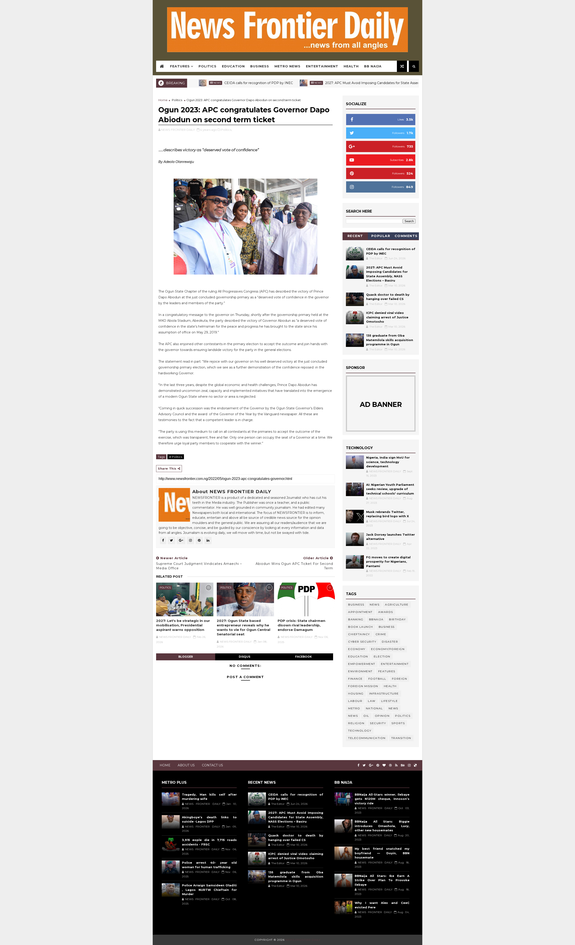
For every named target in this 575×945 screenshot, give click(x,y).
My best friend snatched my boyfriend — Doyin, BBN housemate (382, 853)
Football (377, 678)
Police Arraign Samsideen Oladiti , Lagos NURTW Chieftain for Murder (209, 889)
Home (163, 100)
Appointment (360, 612)
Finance (355, 678)
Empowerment (361, 663)
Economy (356, 649)
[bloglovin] (384, 765)
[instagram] (409, 765)
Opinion (382, 715)
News (290, 82)
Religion (356, 723)
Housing (356, 693)
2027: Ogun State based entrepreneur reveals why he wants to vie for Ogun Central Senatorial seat (243, 628)
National (374, 708)
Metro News (287, 66)
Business (259, 66)
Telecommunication (367, 738)
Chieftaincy (359, 634)
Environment (360, 671)
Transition (401, 738)
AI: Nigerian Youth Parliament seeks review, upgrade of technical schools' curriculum (390, 489)
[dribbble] (390, 765)
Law (372, 701)
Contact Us (212, 765)
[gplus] (371, 765)
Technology (359, 730)
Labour (355, 701)
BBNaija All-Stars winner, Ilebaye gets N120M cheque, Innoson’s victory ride (382, 799)
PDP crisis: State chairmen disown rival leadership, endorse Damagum (301, 625)
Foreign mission (363, 686)
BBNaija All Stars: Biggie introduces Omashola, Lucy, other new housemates (382, 826)
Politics (208, 66)
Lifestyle (389, 701)
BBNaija (376, 619)
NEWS (353, 715)
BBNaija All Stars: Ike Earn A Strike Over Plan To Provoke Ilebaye (382, 880)
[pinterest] (377, 765)
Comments (406, 236)
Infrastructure (384, 693)
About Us (186, 765)
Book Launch (360, 626)
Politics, (226, 129)
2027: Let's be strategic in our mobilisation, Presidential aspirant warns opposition (183, 625)
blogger (185, 656)
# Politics (175, 457)
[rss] (396, 765)
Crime (381, 634)
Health (351, 66)
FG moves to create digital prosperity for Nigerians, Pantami (388, 561)
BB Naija (373, 66)
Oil (366, 715)
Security (378, 723)
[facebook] (358, 765)
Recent (355, 236)
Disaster (390, 641)
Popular (380, 236)
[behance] (403, 765)
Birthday (397, 619)
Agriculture (397, 604)
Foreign (399, 678)
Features (180, 66)
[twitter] (364, 765)
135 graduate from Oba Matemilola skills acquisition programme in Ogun (389, 340)
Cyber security (362, 641)
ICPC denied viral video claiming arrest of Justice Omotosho (387, 317)
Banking (355, 619)
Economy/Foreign (388, 649)
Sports (398, 723)
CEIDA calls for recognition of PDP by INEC (230, 83)
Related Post (169, 577)
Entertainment (322, 66)
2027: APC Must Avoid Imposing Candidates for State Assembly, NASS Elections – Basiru (366, 83)
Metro (354, 708)
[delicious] (415, 765)
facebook (303, 656)
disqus (244, 656)
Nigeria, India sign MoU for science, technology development (388, 462)
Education (233, 66)
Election (382, 656)
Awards (385, 612)
